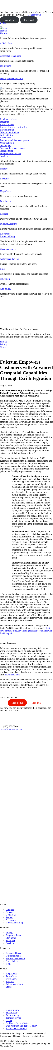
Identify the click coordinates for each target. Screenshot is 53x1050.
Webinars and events (9, 259)
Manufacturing (7, 143)
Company (10, 909)
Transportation (6, 151)
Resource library (7, 236)
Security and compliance (11, 78)
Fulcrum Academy (8, 224)
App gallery (5, 289)
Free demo (9, 19)
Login (3, 23)
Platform (4, 33)
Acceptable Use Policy (16, 1028)
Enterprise (4, 178)
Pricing (9, 932)
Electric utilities (7, 124)
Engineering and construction (13, 127)
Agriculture (5, 137)
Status (8, 987)
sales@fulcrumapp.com (11, 729)
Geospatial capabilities (10, 56)
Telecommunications (9, 132)
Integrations (5, 66)
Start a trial (11, 938)
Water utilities (6, 135)
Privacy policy (12, 1015)
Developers (5, 201)
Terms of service (13, 1018)
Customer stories (7, 249)
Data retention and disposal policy (21, 1026)
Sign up (3, 341)
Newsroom (5, 279)
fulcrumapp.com (12, 674)
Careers (9, 912)
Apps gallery (12, 961)
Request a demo (13, 935)
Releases (4, 214)
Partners (4, 168)
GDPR (9, 1020)
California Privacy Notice (18, 1023)
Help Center (5, 191)
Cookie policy (12, 1010)
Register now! (34, 14)
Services (4, 156)
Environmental (7, 129)
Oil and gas (5, 145)
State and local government (12, 148)
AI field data (6, 43)
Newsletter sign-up (14, 922)
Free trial (29, 19)
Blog (2, 269)
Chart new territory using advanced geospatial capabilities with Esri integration (26, 631)
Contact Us (11, 914)
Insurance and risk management (14, 140)
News (2, 347)
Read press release (8, 119)
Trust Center (11, 976)
